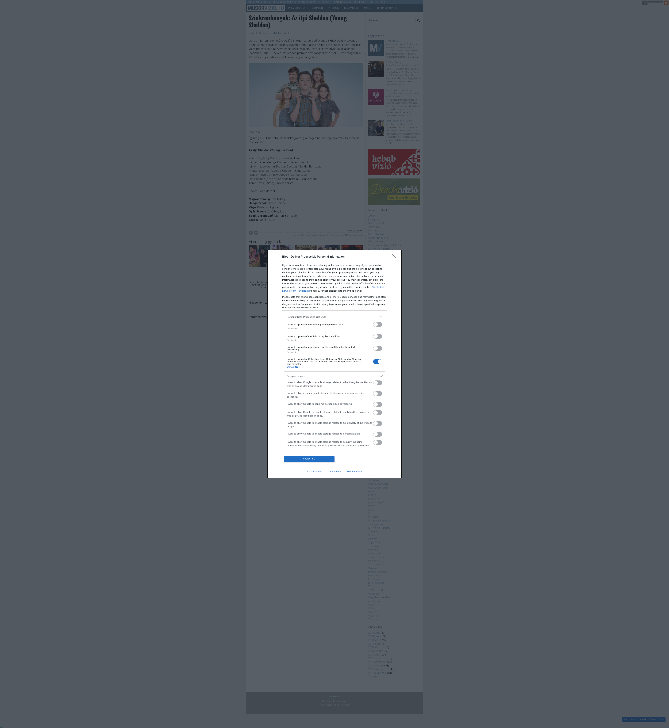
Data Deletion (314, 471)
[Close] (394, 257)
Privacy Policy (354, 471)
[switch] (377, 324)
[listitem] (334, 317)
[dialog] (334, 364)
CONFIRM (309, 459)
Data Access (334, 471)
